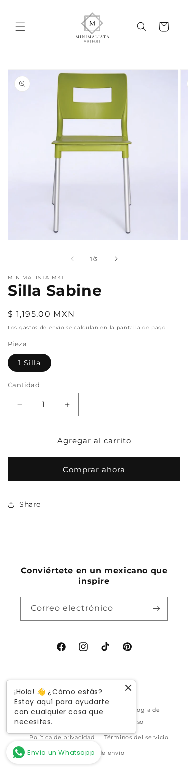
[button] (20, 27)
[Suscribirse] (156, 609)
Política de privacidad (61, 737)
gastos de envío (41, 327)
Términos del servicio (136, 737)
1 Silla (29, 362)
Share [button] (30, 504)
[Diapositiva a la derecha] (116, 259)
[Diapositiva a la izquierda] (72, 259)
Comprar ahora (94, 469)
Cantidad (24, 385)
